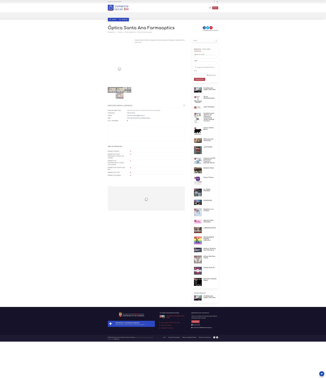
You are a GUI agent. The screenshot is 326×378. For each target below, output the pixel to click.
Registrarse (197, 49)
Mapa (114, 19)
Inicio (114, 32)
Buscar (124, 19)
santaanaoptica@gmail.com (136, 115)
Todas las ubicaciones (205, 337)
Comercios (120, 32)
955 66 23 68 (131, 113)
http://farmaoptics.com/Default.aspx (138, 118)
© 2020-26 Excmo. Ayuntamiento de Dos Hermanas (121, 337)
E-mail (195, 60)
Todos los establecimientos (189, 337)
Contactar (195, 321)
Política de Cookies (166, 325)
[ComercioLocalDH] (118, 8)
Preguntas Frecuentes (167, 328)
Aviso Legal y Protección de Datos (170, 322)
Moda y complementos (130, 32)
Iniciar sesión (206, 49)
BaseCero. (116, 339)
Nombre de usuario (199, 54)
